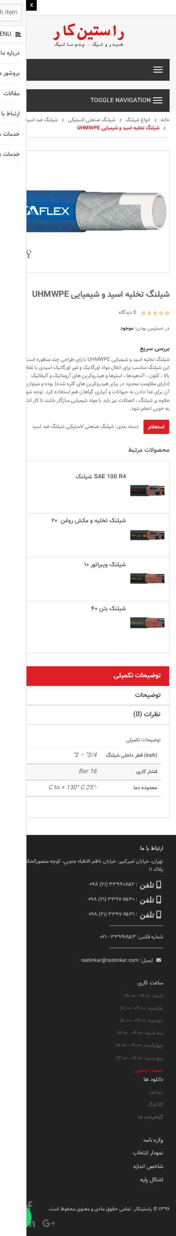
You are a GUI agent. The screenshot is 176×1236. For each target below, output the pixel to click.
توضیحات (148, 695)
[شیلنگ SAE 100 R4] (147, 491)
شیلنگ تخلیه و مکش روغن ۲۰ (88, 521)
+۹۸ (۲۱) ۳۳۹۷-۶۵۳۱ (111, 914)
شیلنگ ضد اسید (41, 120)
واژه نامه (153, 1139)
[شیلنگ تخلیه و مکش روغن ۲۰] (147, 535)
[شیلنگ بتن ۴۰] (147, 623)
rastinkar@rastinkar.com (110, 960)
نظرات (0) (147, 714)
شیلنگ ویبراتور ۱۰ (105, 565)
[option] (88, 211)
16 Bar (88, 771)
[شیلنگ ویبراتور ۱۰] (147, 579)
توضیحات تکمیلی (137, 676)
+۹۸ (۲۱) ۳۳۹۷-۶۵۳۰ (111, 899)
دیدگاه (127, 312)
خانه (165, 120)
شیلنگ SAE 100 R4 (101, 477)
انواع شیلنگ (138, 120)
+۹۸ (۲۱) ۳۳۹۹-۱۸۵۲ (112, 884)
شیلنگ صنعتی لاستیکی (91, 120)
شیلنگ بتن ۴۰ (108, 609)
